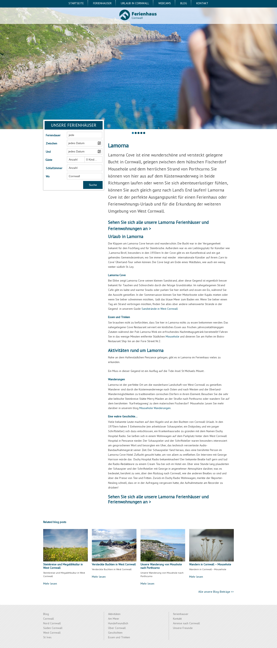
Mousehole (172, 336)
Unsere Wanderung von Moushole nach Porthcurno (161, 566)
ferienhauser (102, 3)
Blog (183, 3)
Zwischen (51, 143)
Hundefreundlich (118, 623)
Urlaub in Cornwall (135, 3)
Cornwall (48, 618)
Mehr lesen (50, 583)
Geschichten (115, 632)
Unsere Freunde (183, 628)
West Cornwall (52, 632)
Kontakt (202, 3)
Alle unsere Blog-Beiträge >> (216, 591)
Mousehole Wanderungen (155, 408)
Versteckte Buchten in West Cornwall (114, 564)
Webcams (164, 3)
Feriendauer (53, 135)
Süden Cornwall (52, 628)
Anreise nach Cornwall (186, 623)
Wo (48, 176)
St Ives (47, 637)
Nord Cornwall (52, 623)
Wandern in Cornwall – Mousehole (210, 564)
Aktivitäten (114, 614)
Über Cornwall (117, 628)
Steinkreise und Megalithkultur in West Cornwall (63, 566)
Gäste (48, 160)
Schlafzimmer (54, 168)
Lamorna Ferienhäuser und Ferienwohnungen (158, 499)
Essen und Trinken (119, 637)
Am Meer (113, 618)
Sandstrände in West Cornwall (160, 309)
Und (48, 151)
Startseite (76, 3)
